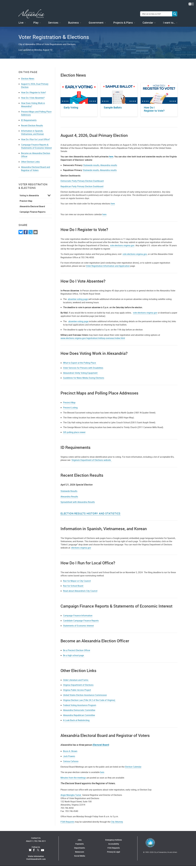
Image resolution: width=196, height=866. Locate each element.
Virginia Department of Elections (78, 684)
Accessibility (113, 844)
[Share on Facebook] (25, 232)
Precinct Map (26, 200)
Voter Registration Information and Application (108, 265)
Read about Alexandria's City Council (80, 590)
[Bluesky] (21, 232)
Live (21, 22)
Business (73, 22)
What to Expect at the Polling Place (79, 362)
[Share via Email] (35, 232)
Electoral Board (101, 744)
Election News (27, 78)
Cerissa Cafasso (70, 761)
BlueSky (30, 850)
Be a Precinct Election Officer (76, 650)
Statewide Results (69, 491)
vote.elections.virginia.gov (122, 245)
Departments (79, 848)
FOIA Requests (67, 821)
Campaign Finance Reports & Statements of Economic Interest (36, 146)
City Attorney (117, 821)
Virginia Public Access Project (77, 690)
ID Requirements (29, 120)
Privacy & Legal (113, 852)
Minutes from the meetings (73, 777)
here (113, 203)
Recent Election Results (32, 125)
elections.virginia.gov (81, 547)
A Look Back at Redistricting (76, 720)
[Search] (174, 13)
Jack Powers (69, 756)
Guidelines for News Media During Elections (83, 377)
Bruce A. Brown (70, 751)
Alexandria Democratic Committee (79, 710)
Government (96, 22)
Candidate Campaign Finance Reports (81, 620)
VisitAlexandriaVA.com (36, 859)
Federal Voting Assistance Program (79, 705)
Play (35, 22)
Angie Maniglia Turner (71, 795)
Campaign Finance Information (77, 615)
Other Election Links (30, 161)
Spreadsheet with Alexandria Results (78, 502)
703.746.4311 (40, 841)
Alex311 (29, 841)
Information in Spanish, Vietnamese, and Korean (32, 132)
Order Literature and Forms (76, 680)
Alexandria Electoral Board (32, 206)
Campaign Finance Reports (32, 211)
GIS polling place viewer (74, 432)
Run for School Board (73, 585)
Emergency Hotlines (113, 840)
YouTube (42, 850)
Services (53, 22)
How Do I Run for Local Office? (35, 139)
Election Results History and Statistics (90, 513)
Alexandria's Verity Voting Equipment (80, 372)
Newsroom (79, 852)
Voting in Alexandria (29, 195)
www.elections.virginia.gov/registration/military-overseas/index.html (93, 338)
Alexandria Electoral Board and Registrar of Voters (35, 169)
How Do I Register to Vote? (33, 92)
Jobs (79, 840)
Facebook (34, 850)
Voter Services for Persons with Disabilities (83, 367)
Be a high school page (73, 655)
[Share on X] (30, 232)
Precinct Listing (70, 407)
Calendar (148, 22)
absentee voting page (78, 299)
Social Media (79, 856)
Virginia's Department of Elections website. (91, 460)
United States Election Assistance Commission (85, 695)
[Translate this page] (191, 3)
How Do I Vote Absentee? (33, 97)
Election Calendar (133, 766)
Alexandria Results (69, 496)
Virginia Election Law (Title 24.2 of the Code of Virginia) (89, 700)
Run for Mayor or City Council (77, 580)
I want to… (169, 22)
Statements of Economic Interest (78, 625)
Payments (79, 844)
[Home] (32, 14)
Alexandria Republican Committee (79, 715)
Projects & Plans (123, 22)
